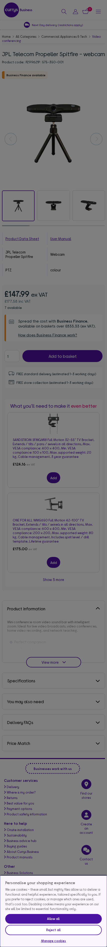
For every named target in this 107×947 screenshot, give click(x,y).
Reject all (53, 930)
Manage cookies (53, 941)
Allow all (53, 919)
